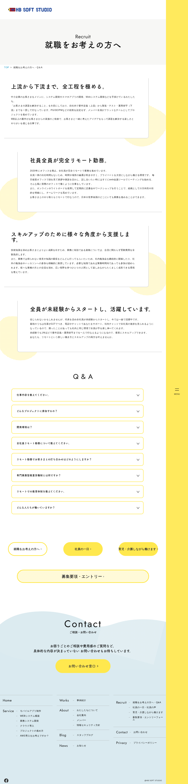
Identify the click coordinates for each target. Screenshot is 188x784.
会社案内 (81, 715)
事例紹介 (81, 700)
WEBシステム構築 (30, 716)
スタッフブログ (85, 735)
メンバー (81, 720)
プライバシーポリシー (145, 743)
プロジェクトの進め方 (31, 731)
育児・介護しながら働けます (148, 712)
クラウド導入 (27, 726)
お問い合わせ (140, 732)
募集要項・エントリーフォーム (148, 718)
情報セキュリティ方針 (88, 725)
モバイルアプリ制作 (30, 711)
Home (7, 700)
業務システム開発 (29, 721)
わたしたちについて (87, 710)
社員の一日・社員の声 (144, 707)
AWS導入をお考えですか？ (34, 736)
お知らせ (81, 746)
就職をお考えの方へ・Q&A (147, 702)
